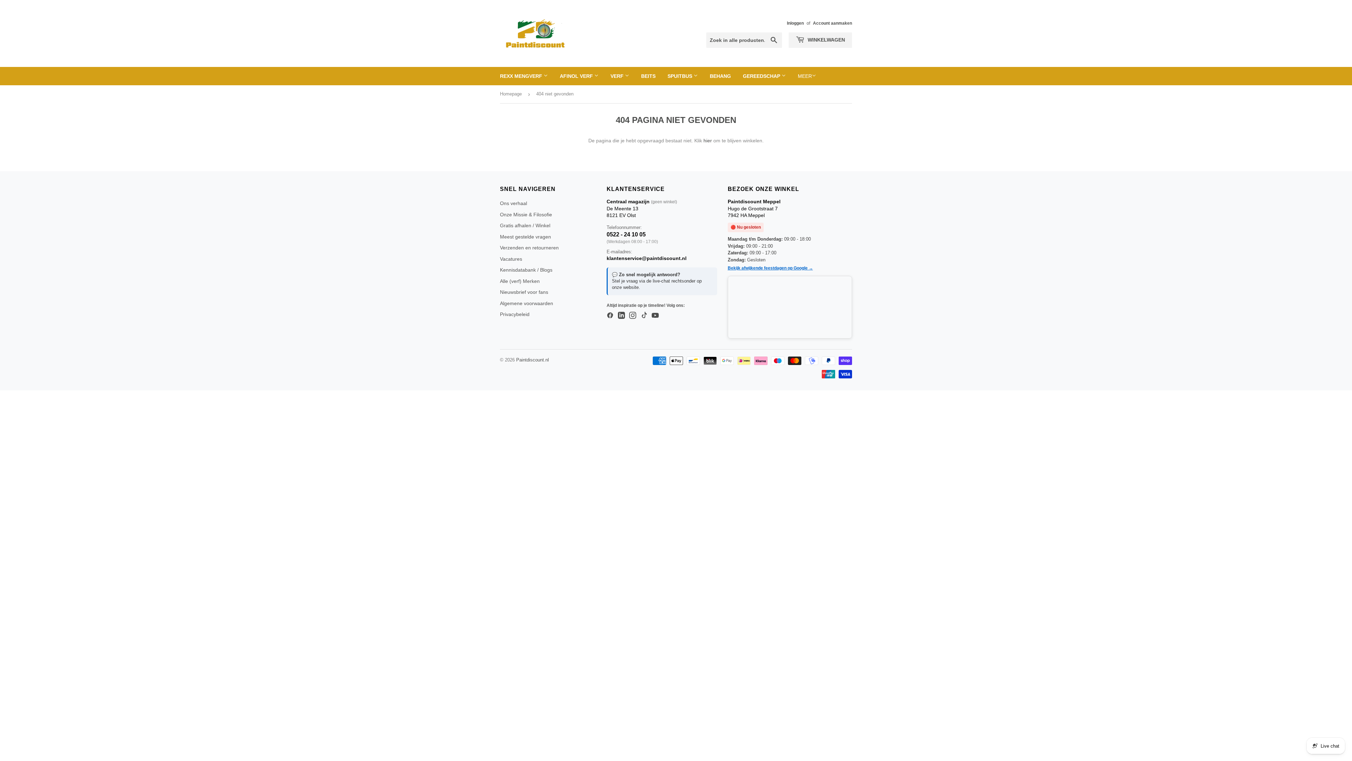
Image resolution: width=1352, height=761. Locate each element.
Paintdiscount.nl (532, 360)
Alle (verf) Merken (520, 281)
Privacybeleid (515, 314)
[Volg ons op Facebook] (610, 316)
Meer (805, 76)
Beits (648, 76)
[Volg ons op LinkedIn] (621, 316)
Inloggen (795, 23)
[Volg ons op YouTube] (655, 316)
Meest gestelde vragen (525, 237)
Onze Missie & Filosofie (526, 214)
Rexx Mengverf (522, 76)
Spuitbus (681, 76)
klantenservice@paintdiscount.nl (647, 258)
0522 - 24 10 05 (626, 234)
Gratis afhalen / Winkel (525, 225)
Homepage (511, 94)
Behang (720, 76)
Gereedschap (762, 76)
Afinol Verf (577, 76)
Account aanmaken (832, 23)
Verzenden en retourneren (529, 247)
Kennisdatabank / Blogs (526, 270)
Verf (618, 76)
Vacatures (511, 259)
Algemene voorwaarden (526, 303)
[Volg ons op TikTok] (643, 316)
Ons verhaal (513, 203)
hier (707, 140)
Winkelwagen (825, 40)
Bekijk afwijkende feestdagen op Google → (770, 268)
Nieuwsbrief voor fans (524, 292)
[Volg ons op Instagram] (632, 316)
